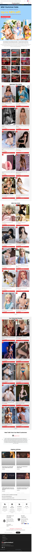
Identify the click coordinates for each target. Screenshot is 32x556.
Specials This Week (16, 84)
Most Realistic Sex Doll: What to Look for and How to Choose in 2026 (22, 488)
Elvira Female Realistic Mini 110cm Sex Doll (22, 195)
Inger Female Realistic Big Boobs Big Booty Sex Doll (8, 338)
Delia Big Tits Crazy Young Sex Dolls (21, 337)
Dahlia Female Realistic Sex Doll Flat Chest (8, 359)
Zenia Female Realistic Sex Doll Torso (7, 195)
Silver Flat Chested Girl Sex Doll (6, 288)
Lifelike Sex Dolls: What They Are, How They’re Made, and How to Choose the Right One (8, 488)
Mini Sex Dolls (15, 203)
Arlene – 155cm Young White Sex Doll (21, 103)
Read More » (18, 490)
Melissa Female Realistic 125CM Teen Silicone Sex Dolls (21, 172)
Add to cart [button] (8, 106)
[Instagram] (4, 547)
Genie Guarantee (9, 525)
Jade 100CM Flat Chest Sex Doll (20, 222)
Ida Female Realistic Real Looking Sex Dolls (22, 148)
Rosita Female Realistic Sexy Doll (7, 424)
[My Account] (28, 3)
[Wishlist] (14, 86)
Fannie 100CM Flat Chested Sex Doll (7, 222)
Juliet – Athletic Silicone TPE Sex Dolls (21, 359)
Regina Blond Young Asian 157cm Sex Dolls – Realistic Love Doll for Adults (22, 403)
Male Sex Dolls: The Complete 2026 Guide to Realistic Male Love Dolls (7, 467)
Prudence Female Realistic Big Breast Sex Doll (8, 149)
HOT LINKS (3, 535)
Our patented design (15, 318)
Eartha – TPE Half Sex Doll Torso (7, 103)
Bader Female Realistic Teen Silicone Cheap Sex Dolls (22, 126)
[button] (30, 3)
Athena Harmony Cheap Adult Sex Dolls (8, 402)
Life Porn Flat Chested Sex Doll (20, 244)
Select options (22, 106)
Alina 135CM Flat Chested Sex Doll (21, 310)
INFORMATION (4, 537)
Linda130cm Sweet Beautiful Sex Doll (21, 288)
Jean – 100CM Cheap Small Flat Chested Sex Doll (22, 266)
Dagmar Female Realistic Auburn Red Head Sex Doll (8, 126)
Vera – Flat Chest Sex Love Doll (6, 244)
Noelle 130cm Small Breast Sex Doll (7, 310)
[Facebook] (2, 547)
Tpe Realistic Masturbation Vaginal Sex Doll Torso (8, 172)
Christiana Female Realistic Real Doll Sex (22, 424)
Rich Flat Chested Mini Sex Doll (6, 265)
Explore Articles (16, 449)
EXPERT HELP (3, 540)
